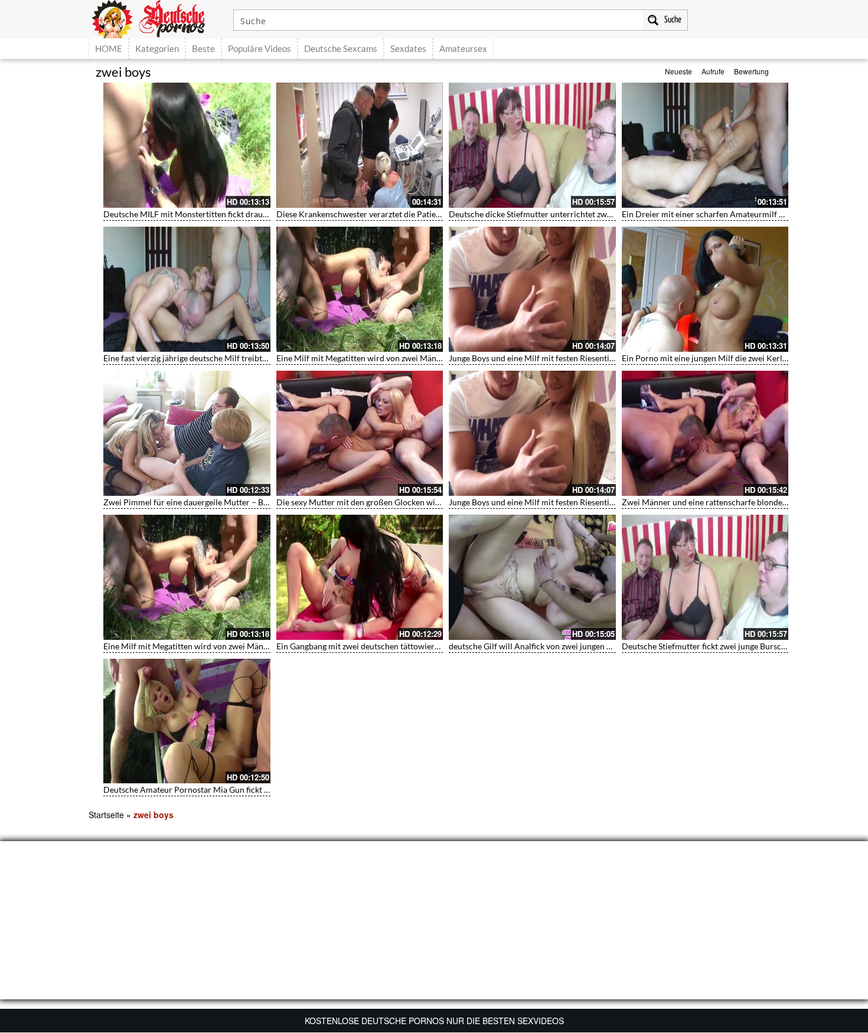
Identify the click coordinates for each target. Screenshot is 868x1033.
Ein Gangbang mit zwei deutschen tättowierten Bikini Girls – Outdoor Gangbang (421, 646)
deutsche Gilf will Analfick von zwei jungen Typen (538, 646)
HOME (108, 48)
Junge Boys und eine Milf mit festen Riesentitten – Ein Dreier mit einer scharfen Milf (602, 358)
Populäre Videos (259, 48)
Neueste (678, 71)
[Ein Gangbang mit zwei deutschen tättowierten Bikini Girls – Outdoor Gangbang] (359, 577)
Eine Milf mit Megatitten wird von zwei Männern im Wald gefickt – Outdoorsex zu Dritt (434, 358)
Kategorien (157, 48)
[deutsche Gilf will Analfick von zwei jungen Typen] (532, 577)
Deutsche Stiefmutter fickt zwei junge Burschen (708, 646)
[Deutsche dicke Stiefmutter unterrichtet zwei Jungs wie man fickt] (532, 145)
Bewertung (751, 71)
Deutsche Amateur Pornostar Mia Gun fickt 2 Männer (201, 789)
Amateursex (463, 48)
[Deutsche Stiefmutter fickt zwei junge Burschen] (705, 577)
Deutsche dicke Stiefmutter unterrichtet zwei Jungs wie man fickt (567, 214)
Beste (203, 48)
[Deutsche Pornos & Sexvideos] (157, 18)
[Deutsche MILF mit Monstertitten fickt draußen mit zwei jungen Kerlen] (186, 145)
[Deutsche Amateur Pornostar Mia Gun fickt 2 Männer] (186, 721)
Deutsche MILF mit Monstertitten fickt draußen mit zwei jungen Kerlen (233, 214)
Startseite (106, 814)
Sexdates (408, 48)
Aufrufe (713, 71)
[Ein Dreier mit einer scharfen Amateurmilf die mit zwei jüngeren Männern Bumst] (705, 145)
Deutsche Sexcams (340, 48)
